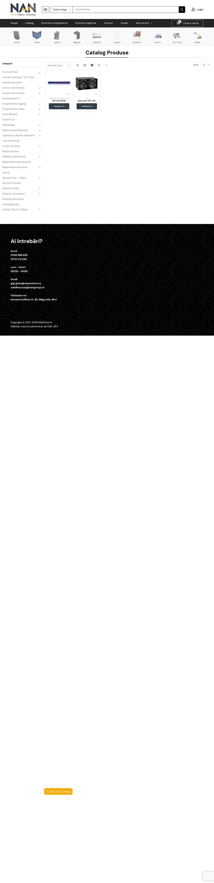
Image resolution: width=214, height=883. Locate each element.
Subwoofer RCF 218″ (87, 101)
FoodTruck (8, 119)
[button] (45, 9)
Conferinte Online (12, 82)
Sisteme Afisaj (10, 188)
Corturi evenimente (13, 87)
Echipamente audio (13, 93)
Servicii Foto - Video (14, 177)
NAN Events (45, 322)
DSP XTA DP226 (59, 101)
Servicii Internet (11, 183)
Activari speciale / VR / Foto (18, 77)
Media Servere (10, 151)
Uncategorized (10, 204)
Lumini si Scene (11, 146)
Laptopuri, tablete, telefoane (18, 135)
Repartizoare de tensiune (16, 161)
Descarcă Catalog (60, 791)
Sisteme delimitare (13, 199)
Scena (5, 172)
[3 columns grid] (85, 65)
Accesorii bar (10, 72)
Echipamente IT (11, 98)
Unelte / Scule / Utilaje (15, 209)
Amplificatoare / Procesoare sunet (59, 98)
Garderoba (8, 125)
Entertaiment (9, 114)
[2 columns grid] (77, 65)
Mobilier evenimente (14, 156)
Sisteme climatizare (13, 193)
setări (133, 879)
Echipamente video (13, 109)
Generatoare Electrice (15, 130)
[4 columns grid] (92, 65)
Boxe (86, 98)
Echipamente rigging (14, 103)
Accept (152, 878)
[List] (99, 65)
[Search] (182, 9)
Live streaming (10, 140)
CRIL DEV (52, 326)
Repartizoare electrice (15, 167)
